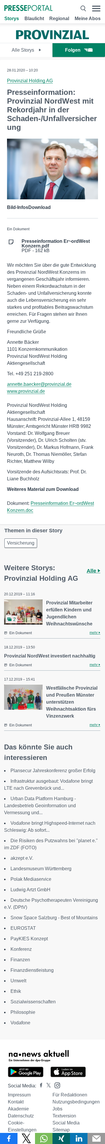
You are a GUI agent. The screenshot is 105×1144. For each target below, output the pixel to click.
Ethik (15, 991)
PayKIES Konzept (29, 938)
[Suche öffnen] (83, 9)
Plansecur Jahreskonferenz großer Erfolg (52, 770)
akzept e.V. (21, 858)
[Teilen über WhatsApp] (43, 1138)
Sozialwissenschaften (33, 1001)
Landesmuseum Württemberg (40, 868)
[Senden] (96, 1138)
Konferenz (21, 949)
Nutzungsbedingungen (76, 1101)
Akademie (18, 1108)
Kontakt (16, 1101)
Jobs (57, 1108)
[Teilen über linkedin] (79, 1138)
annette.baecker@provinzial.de (39, 384)
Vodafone (20, 1022)
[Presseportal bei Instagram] (55, 1084)
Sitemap (61, 1129)
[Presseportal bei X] (47, 1085)
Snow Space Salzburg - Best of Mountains (54, 917)
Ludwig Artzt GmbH (30, 889)
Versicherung (20, 542)
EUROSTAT (23, 928)
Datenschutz (21, 1115)
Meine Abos (88, 18)
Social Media (66, 1122)
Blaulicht (34, 18)
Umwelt (18, 980)
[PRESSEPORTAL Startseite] (28, 9)
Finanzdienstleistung (32, 970)
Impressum (19, 1094)
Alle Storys (23, 50)
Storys (11, 18)
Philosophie (22, 1012)
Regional (59, 18)
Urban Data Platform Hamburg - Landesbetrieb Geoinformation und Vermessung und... (40, 805)
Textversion (64, 1115)
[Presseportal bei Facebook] (39, 1085)
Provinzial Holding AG (30, 80)
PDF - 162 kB (56, 246)
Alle (92, 571)
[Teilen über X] (26, 1138)
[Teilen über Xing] (61, 1138)
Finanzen (20, 959)
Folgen (72, 50)
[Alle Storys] (52, 37)
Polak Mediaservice (30, 879)
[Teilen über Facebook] (9, 1138)
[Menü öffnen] (96, 9)
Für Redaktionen (69, 1094)
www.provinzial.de (26, 391)
